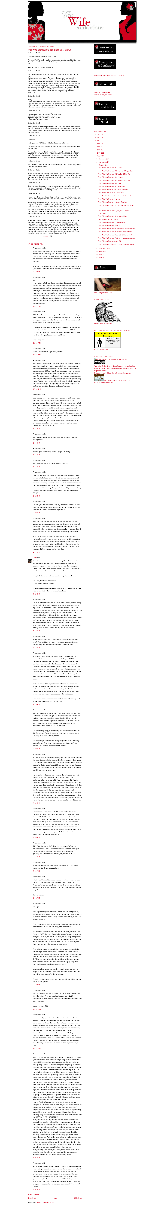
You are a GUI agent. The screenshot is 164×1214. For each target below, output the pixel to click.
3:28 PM (36, 513)
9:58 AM (36, 272)
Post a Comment (33, 1195)
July (100, 254)
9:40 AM (36, 871)
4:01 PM (36, 1158)
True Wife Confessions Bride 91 (109, 225)
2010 (99, 144)
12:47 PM (37, 389)
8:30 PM (36, 749)
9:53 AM (36, 985)
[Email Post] (51, 236)
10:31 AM (37, 1009)
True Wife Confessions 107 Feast (109, 168)
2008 (99, 150)
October (102, 165)
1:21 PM (36, 428)
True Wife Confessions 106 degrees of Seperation (115, 171)
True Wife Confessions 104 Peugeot (110, 177)
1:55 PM (36, 455)
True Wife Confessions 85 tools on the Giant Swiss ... (117, 244)
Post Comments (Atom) (45, 1202)
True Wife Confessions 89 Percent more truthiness (115, 232)
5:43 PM (36, 648)
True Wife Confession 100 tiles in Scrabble (113, 190)
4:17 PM (36, 552)
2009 (99, 147)
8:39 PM (36, 837)
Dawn (35, 558)
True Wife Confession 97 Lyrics (109, 199)
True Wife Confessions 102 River (109, 183)
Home (55, 1198)
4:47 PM (36, 631)
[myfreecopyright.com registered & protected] (110, 359)
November (102, 162)
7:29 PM (36, 704)
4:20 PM (36, 594)
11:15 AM (37, 343)
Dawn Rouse (117, 366)
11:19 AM (37, 1048)
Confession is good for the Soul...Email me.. (109, 75)
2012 (99, 137)
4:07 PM (36, 1189)
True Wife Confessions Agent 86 (109, 241)
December (102, 159)
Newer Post (32, 1198)
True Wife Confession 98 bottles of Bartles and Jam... (117, 196)
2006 (99, 156)
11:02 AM (37, 306)
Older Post (78, 1198)
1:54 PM (36, 443)
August (101, 251)
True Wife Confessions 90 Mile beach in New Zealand (116, 229)
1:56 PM (36, 467)
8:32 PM (36, 803)
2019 (99, 134)
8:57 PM (36, 857)
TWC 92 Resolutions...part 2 (108, 219)
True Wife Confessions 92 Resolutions (111, 222)
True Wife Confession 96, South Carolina (112, 202)
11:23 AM (37, 355)
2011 (99, 140)
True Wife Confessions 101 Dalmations (111, 186)
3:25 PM (36, 496)
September (103, 248)
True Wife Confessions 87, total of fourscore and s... (116, 238)
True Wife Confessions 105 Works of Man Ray (114, 174)
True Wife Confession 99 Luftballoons (111, 193)
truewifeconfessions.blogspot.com (120, 373)
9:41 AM (36, 898)
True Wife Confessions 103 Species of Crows (114, 180)
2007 (99, 153)
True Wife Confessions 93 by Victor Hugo (112, 216)
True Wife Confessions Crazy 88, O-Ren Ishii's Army (116, 235)
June (101, 258)
